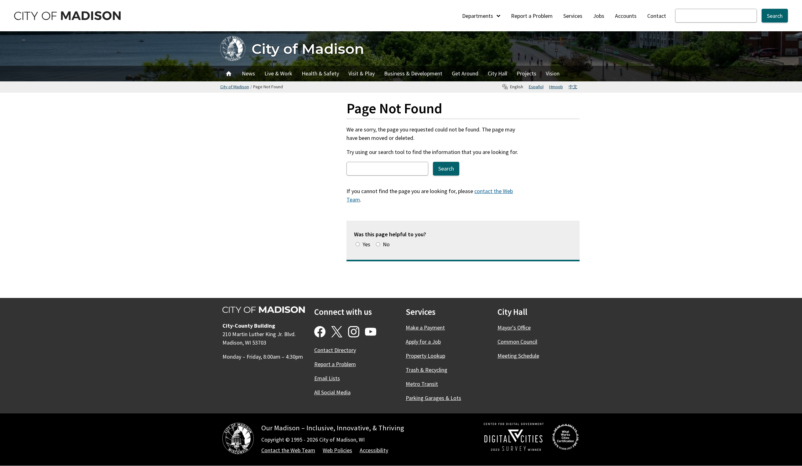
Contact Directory (335, 350)
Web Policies (337, 450)
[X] (336, 331)
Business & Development (413, 73)
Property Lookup (425, 355)
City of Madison (308, 48)
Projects (526, 73)
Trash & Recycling (426, 369)
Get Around (465, 73)
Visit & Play (361, 73)
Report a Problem (532, 15)
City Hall (497, 73)
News (248, 73)
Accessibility (374, 450)
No (386, 244)
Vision (553, 73)
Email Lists (327, 378)
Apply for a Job (423, 341)
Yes (366, 244)
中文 (573, 87)
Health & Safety (320, 73)
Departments (478, 15)
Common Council (517, 341)
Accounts (626, 15)
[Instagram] (353, 331)
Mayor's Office (514, 327)
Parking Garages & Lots (433, 398)
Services (572, 15)
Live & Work (278, 73)
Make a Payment (425, 327)
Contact (656, 15)
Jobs (598, 15)
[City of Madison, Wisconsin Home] (238, 439)
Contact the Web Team (288, 450)
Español (536, 87)
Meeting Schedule (518, 355)
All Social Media (332, 392)
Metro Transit (422, 383)
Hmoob (556, 87)
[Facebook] (319, 331)
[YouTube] (370, 331)
